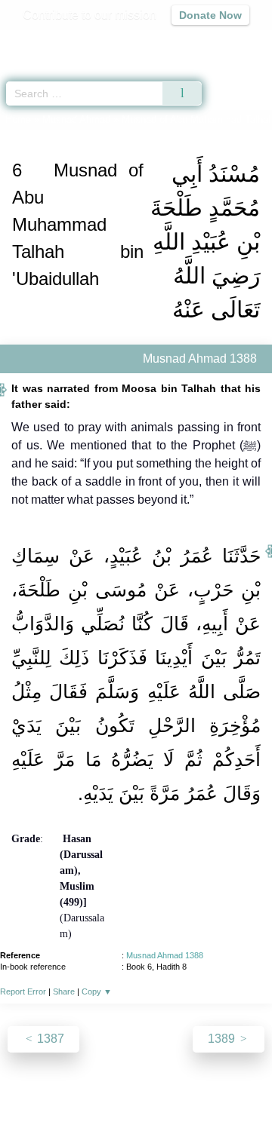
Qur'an (49, 41)
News (66, 1092)
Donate (136, 1111)
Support (112, 1092)
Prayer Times (167, 41)
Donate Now (210, 15)
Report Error (23, 991)
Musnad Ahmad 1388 (164, 955)
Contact (234, 1092)
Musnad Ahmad (76, 119)
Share (64, 991)
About (26, 1092)
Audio (228, 41)
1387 (49, 1038)
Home (18, 119)
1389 (223, 1038)
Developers (174, 1092)
